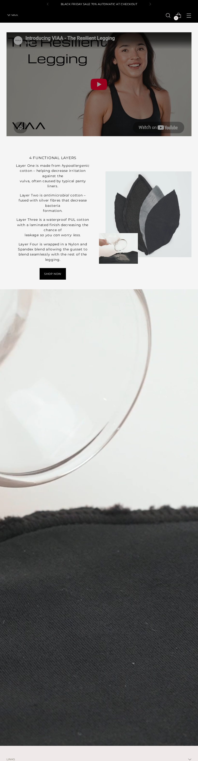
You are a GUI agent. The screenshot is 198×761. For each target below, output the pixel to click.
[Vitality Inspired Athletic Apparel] (13, 15)
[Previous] (47, 4)
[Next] (150, 4)
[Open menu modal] (189, 15)
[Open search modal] (168, 15)
